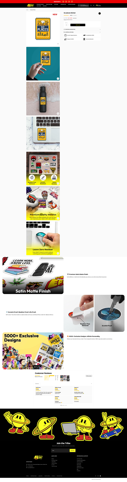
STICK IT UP (94, 479)
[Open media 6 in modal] (43, 203)
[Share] (100, 13)
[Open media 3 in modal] (43, 98)
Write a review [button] (88, 375)
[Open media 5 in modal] (43, 168)
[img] (44, 390)
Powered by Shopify (98, 479)
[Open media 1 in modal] (43, 28)
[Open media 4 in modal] (43, 133)
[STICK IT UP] (38, 459)
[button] (40, 4)
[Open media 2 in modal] (43, 63)
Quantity (66, 22)
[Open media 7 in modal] (43, 238)
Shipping (65, 19)
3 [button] (63, 405)
